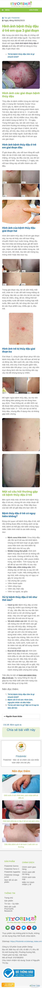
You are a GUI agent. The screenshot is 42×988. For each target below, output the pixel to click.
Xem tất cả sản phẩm (10, 881)
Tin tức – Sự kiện (11, 904)
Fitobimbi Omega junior (11, 876)
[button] (2, 9)
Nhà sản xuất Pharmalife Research (10, 909)
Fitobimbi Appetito (12, 872)
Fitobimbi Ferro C (11, 869)
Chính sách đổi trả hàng (28, 873)
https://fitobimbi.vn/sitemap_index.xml (26, 941)
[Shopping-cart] (7, 928)
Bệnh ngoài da (15, 725)
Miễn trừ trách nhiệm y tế (28, 883)
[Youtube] (18, 928)
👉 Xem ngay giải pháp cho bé (8, 984)
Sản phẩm (33, 10)
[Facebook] (13, 928)
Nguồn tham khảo (14, 716)
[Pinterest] (29, 928)
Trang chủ (8, 898)
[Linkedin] (34, 928)
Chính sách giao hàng (29, 868)
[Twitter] (24, 928)
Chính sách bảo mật (29, 878)
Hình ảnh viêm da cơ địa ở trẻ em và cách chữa (21, 821)
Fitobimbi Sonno (11, 866)
